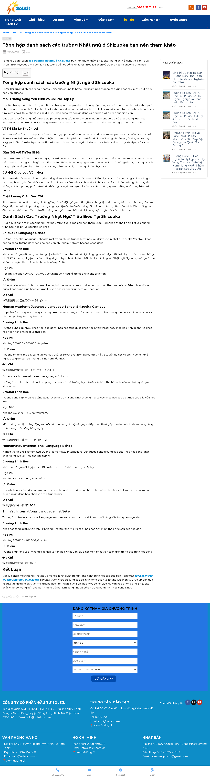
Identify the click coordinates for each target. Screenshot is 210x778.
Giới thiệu (37, 19)
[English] (207, 16)
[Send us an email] (194, 702)
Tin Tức (128, 19)
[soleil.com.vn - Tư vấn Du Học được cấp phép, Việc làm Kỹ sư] (18, 7)
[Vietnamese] (207, 27)
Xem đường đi (103, 725)
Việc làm (81, 19)
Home (6, 32)
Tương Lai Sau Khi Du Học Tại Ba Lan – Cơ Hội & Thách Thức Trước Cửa (187, 117)
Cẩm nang (150, 19)
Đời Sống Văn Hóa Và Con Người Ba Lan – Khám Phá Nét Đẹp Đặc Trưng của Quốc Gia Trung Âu (188, 139)
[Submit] (191, 7)
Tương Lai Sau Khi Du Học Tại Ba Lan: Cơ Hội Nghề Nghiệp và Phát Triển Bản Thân (186, 97)
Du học (58, 19)
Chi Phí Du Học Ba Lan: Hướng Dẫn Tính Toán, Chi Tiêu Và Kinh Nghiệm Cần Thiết (188, 77)
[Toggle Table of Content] (24, 73)
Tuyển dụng (178, 19)
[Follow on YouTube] (204, 7)
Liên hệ (12, 24)
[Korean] (207, 23)
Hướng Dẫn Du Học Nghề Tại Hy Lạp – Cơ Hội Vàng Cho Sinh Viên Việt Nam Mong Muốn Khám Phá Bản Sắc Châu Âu (188, 162)
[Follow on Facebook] (198, 7)
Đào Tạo (105, 19)
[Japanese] (207, 20)
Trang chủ (12, 19)
